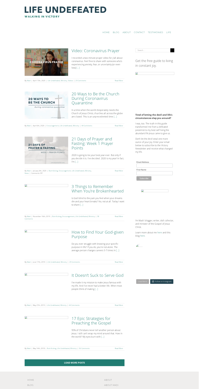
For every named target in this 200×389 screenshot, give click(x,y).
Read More (119, 80)
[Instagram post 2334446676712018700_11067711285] (167, 259)
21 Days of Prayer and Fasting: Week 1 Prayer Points (92, 143)
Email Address (142, 162)
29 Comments (74, 262)
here (159, 232)
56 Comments (84, 348)
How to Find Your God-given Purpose (98, 234)
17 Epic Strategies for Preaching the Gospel (91, 321)
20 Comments (80, 80)
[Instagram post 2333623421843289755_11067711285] (142, 272)
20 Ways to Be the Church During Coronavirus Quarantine (95, 98)
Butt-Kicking (53, 171)
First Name (141, 170)
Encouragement (53, 125)
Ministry (64, 80)
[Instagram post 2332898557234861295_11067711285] (155, 272)
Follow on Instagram (163, 281)
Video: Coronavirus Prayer (96, 50)
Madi (29, 80)
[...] (78, 67)
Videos (70, 80)
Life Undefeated (54, 80)
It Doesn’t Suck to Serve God (98, 275)
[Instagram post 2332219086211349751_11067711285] (167, 272)
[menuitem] (106, 32)
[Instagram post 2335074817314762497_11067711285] (155, 259)
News (27, 173)
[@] (143, 247)
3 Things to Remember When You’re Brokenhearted (98, 189)
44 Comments (86, 125)
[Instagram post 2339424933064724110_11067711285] (142, 259)
